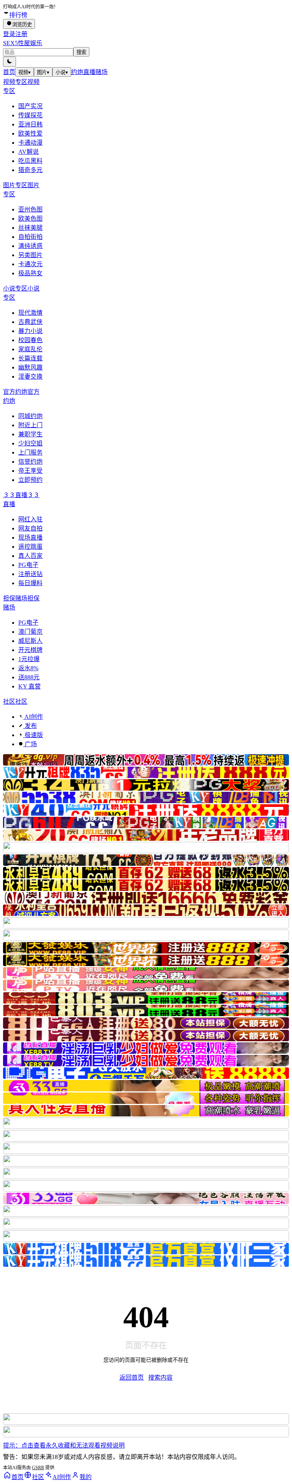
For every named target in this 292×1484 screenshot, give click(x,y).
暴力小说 (30, 331)
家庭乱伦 (30, 349)
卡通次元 (30, 264)
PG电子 (28, 565)
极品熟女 (30, 273)
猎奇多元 (30, 170)
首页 (9, 72)
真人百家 (30, 556)
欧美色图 (30, 218)
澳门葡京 (30, 631)
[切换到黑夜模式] (9, 62)
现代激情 (30, 312)
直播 (89, 72)
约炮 (77, 72)
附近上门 (30, 425)
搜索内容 (160, 1377)
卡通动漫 (30, 142)
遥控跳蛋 (30, 546)
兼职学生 (30, 434)
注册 (21, 34)
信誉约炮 (30, 461)
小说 (62, 72)
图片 (43, 72)
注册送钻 (30, 574)
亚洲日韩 (30, 124)
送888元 (29, 677)
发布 (30, 726)
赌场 (101, 72)
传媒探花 (30, 115)
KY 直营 (29, 686)
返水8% (28, 668)
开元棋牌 (30, 650)
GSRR (38, 1467)
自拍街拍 (30, 237)
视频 (24, 72)
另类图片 (30, 255)
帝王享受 (30, 470)
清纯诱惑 (30, 246)
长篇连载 (30, 358)
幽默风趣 (30, 367)
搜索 (81, 52)
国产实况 (30, 106)
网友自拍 (30, 528)
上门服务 (30, 452)
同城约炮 (30, 416)
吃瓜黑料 (30, 161)
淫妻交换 (30, 376)
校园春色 (30, 340)
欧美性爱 (30, 133)
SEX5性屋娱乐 (22, 43)
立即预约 (30, 480)
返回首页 (131, 1377)
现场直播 (30, 537)
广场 (30, 744)
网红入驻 (30, 519)
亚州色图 (30, 209)
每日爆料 (30, 583)
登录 (9, 34)
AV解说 (28, 151)
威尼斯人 (30, 641)
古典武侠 (30, 322)
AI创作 (33, 717)
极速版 (33, 735)
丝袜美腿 (30, 227)
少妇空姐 (30, 443)
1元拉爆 (29, 659)
